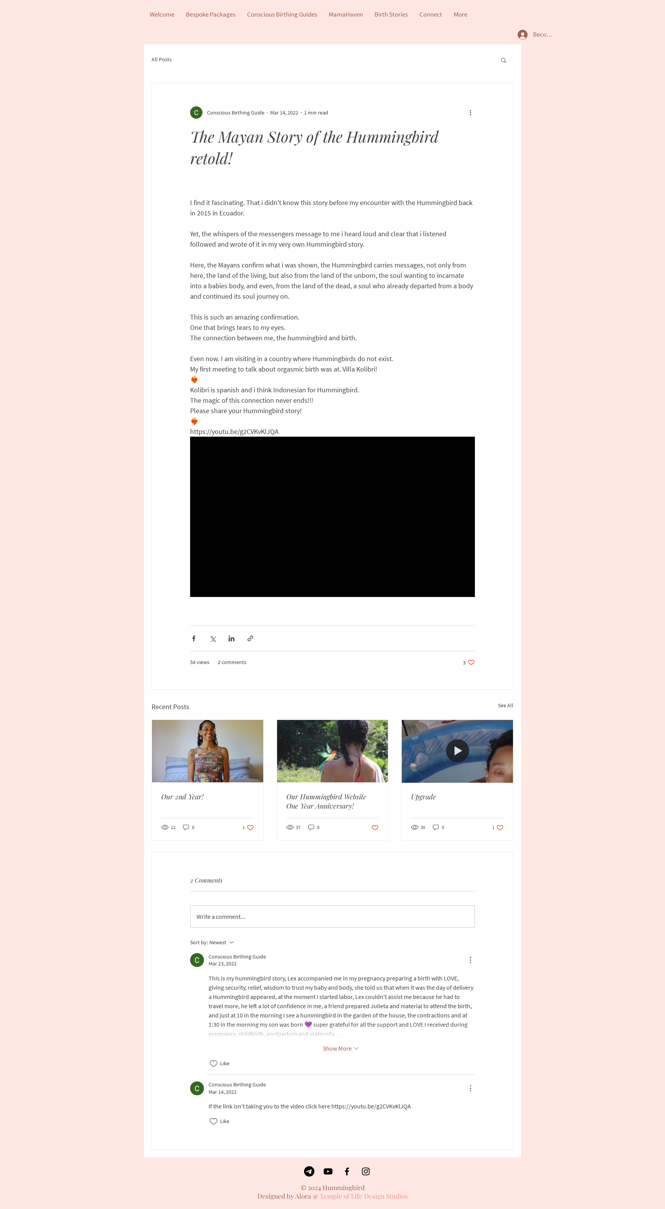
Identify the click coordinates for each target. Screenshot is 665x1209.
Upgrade (423, 796)
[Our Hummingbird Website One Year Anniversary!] (332, 751)
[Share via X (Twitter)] (212, 638)
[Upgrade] (457, 751)
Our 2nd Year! (182, 796)
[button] (503, 60)
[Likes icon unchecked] (214, 1063)
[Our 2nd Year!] (207, 751)
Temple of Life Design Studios (364, 1196)
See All (505, 705)
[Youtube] (328, 1171)
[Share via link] (250, 638)
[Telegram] (309, 1171)
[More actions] (470, 112)
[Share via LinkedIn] (231, 638)
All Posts (162, 59)
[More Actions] (470, 960)
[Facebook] (347, 1171)
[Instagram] (366, 1171)
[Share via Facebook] (193, 638)
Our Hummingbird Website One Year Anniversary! (326, 801)
